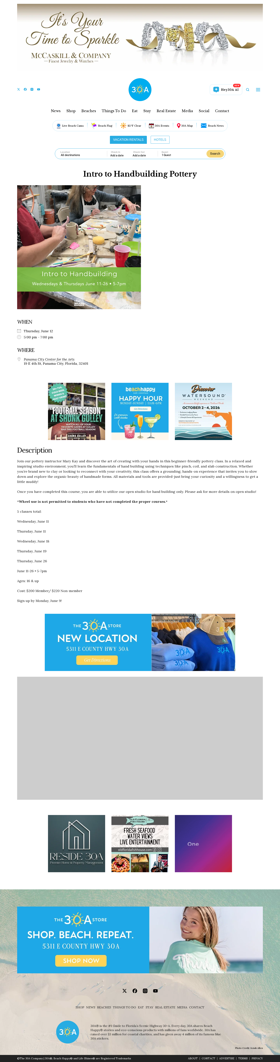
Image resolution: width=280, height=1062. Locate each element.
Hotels (160, 139)
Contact (222, 111)
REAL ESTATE (165, 1007)
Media (187, 111)
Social (204, 111)
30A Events (162, 125)
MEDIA (182, 1007)
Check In (115, 152)
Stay (147, 111)
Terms (243, 1058)
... (121, 155)
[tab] (128, 140)
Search (215, 153)
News (56, 111)
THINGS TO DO (124, 1007)
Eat (135, 111)
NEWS (90, 1007)
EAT (141, 1007)
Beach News (216, 125)
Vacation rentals (128, 139)
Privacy (257, 1058)
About (193, 1058)
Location (65, 152)
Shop (71, 111)
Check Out (139, 152)
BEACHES (104, 1007)
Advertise (226, 1058)
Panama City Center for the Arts (49, 359)
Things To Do (114, 111)
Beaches (88, 111)
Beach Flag (105, 125)
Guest (165, 152)
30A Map (187, 125)
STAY (149, 1007)
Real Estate (166, 111)
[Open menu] (258, 89)
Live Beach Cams (73, 125)
